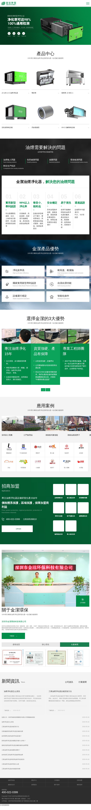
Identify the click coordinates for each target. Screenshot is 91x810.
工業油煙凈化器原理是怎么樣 (10, 764)
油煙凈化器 (11, 780)
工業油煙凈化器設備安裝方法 (10, 726)
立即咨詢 (17, 529)
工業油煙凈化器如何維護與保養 (11, 769)
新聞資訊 (34, 784)
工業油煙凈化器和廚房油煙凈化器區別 (13, 759)
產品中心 (34, 780)
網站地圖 (17, 798)
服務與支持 (11, 784)
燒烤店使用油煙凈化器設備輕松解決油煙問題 (15, 745)
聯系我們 (79, 784)
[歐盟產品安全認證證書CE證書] (78, 657)
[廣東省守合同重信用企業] (13, 657)
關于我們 (56, 784)
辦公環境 (45, 644)
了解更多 (13, 636)
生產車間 (74, 644)
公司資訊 (69, 682)
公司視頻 (82, 602)
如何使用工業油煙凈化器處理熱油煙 (12, 754)
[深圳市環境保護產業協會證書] (56, 657)
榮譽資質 (16, 644)
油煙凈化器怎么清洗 (8, 722)
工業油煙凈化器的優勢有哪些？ (11, 750)
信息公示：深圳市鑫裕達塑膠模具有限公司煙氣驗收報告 (18, 717)
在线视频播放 (4, 805)
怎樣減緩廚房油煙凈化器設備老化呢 (12, 731)
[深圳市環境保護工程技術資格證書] (35, 657)
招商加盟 (79, 780)
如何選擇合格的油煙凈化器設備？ (12, 736)
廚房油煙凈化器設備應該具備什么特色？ (14, 740)
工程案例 (56, 780)
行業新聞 (83, 682)
